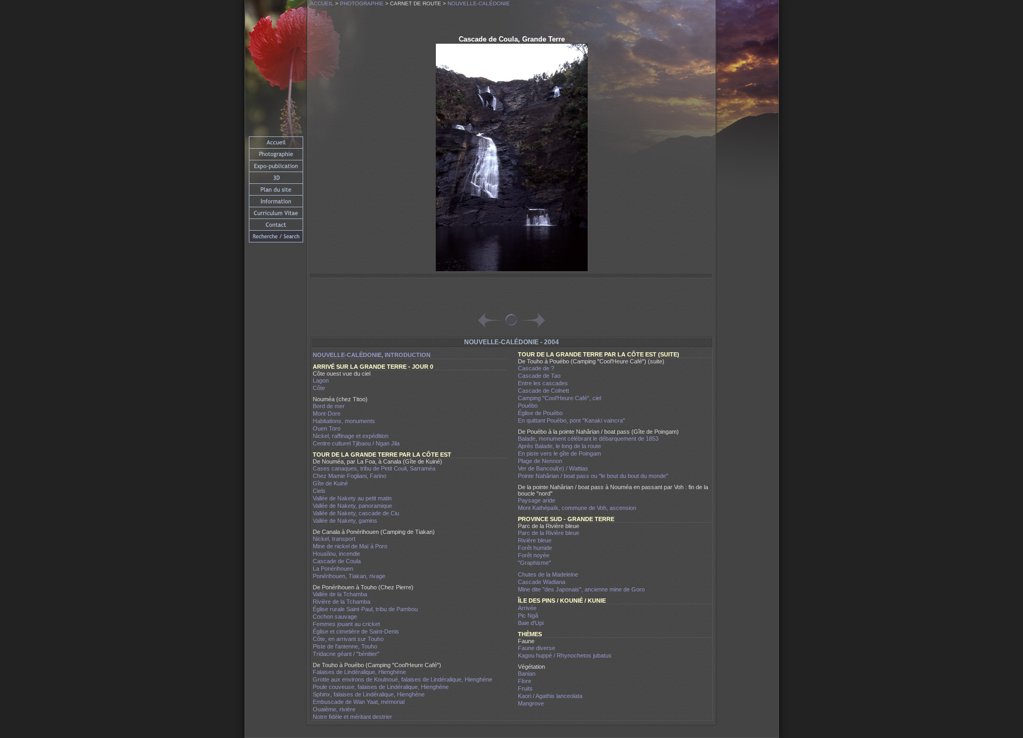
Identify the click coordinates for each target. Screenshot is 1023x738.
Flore (524, 681)
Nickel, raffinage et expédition (350, 436)
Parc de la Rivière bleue (548, 533)
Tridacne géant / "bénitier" (346, 654)
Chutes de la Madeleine (548, 574)
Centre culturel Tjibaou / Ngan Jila (356, 443)
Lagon (321, 380)
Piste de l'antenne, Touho (345, 646)
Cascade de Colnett (543, 390)
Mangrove (531, 703)
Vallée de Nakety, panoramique (352, 505)
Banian (526, 673)
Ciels (319, 491)
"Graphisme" (534, 562)
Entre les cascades (543, 383)
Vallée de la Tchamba (340, 594)
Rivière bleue (534, 540)
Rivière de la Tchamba (341, 601)
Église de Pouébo (540, 413)
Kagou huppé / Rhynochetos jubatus (565, 655)
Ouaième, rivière (334, 709)
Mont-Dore (326, 413)
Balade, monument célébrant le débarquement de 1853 (588, 438)
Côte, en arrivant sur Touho (348, 639)
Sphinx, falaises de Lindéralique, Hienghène (369, 694)
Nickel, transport (334, 539)
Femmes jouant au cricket (346, 624)
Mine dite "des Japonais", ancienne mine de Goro (581, 589)
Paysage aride (536, 500)
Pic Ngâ (528, 615)
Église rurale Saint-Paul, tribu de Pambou (365, 609)
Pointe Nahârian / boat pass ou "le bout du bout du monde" (593, 476)
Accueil (322, 3)
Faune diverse (536, 648)
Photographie (362, 3)
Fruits (525, 688)
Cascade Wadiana (541, 582)
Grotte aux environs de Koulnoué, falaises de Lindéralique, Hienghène (402, 679)
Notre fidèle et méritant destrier (352, 716)
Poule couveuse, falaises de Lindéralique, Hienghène (381, 687)
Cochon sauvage (335, 616)
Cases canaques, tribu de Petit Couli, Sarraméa (374, 468)
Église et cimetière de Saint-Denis (356, 631)
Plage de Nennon (540, 461)
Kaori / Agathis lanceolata (550, 696)
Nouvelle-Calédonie (479, 3)
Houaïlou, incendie (336, 553)
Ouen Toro (326, 428)
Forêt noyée (533, 555)
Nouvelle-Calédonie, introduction (372, 355)
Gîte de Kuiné (330, 483)
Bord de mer (329, 406)
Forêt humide (535, 548)
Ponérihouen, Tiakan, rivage (349, 576)
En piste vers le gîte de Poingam (559, 453)
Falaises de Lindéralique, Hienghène (359, 672)
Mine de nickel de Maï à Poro (350, 546)
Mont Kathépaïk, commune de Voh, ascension (577, 508)
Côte (319, 388)
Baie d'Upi (530, 623)
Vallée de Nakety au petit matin (352, 498)
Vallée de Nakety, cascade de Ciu (356, 513)
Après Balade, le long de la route (559, 446)
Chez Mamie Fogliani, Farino (349, 476)
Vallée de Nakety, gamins (345, 520)
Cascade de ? (536, 368)
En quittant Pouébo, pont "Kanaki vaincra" (571, 420)
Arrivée (527, 608)
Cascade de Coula (337, 561)
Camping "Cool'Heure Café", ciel (559, 398)
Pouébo (528, 405)
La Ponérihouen (333, 568)
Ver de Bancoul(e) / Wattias (553, 468)
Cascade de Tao (539, 375)
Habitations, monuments (344, 421)
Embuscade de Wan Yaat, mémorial (358, 702)
